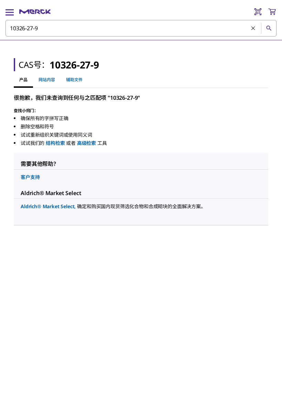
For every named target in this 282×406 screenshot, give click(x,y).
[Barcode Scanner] (258, 12)
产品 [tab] (23, 80)
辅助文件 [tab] (74, 80)
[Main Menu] (10, 12)
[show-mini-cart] (272, 11)
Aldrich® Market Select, (48, 206)
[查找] (268, 28)
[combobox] (141, 28)
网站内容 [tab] (47, 80)
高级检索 (86, 143)
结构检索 (55, 143)
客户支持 (30, 177)
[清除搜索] (253, 28)
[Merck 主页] (35, 12)
